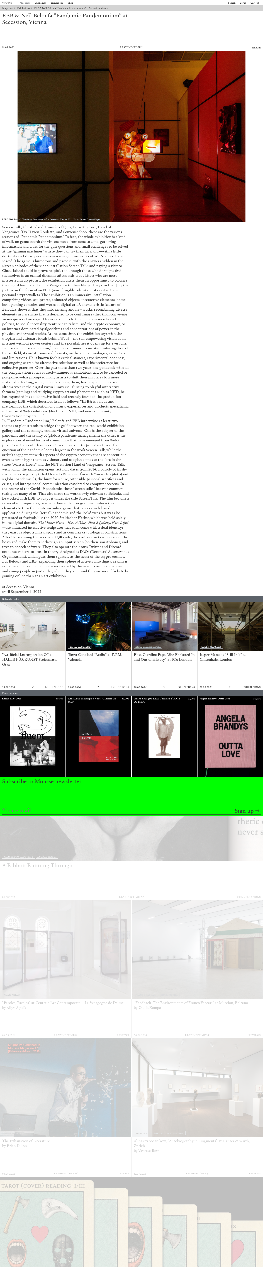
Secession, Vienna (20, 586)
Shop (70, 2)
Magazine (25, 2)
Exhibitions (57, 2)
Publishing (40, 2)
